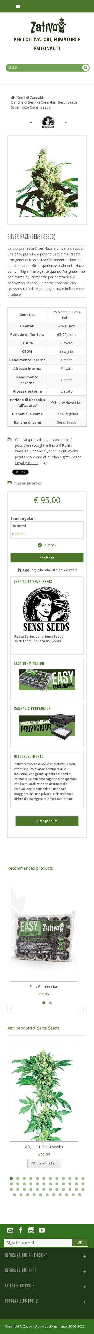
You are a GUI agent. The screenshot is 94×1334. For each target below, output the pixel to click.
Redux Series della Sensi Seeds (38, 636)
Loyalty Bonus (26, 462)
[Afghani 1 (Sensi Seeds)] (44, 1091)
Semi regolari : (24, 518)
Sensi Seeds (66, 422)
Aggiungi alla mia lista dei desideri (49, 570)
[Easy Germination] (47, 680)
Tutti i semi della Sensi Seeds (37, 641)
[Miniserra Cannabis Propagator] (47, 727)
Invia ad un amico (28, 483)
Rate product (47, 821)
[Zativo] (48, 20)
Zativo (27, 1326)
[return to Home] (13, 97)
